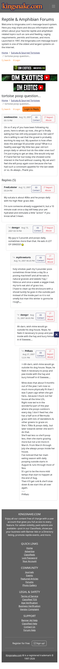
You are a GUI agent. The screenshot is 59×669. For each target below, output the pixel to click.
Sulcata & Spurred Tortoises (25, 52)
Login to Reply (31, 109)
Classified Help (29, 623)
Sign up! (40, 643)
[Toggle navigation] (53, 6)
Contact (36, 120)
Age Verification (29, 602)
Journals (29, 572)
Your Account (29, 561)
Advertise (29, 551)
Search (7, 60)
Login (17, 60)
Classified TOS (29, 599)
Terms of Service (29, 596)
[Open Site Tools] (56, 334)
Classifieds (29, 554)
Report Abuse (49, 118)
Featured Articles (29, 578)
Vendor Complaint (29, 609)
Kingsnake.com (14, 655)
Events (29, 575)
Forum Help (29, 630)
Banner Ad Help (29, 620)
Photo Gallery (30, 585)
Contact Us (29, 626)
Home (5, 52)
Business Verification (29, 606)
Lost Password (29, 557)
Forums (29, 582)
